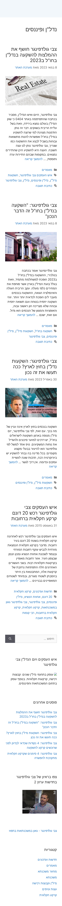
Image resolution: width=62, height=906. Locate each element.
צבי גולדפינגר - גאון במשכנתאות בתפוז (33, 830)
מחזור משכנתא (47, 871)
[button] (58, 8)
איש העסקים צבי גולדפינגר (36, 175)
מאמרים (47, 170)
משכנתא (51, 877)
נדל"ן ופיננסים (39, 180)
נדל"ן (26, 180)
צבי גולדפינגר (14, 180)
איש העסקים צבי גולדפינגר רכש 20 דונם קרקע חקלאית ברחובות (34, 512)
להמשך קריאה (34, 159)
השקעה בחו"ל (43, 331)
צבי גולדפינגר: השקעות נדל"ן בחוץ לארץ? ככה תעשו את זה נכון (34, 366)
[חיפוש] (10, 639)
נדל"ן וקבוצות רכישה (44, 883)
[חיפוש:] (36, 639)
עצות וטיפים (49, 889)
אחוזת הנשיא (32, 597)
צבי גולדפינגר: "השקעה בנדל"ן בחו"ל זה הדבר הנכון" (34, 210)
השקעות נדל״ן (24, 331)
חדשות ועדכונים (42, 591)
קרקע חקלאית (22, 591)
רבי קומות (28, 613)
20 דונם (47, 597)
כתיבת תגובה (44, 186)
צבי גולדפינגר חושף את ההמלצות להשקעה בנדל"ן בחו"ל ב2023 (31, 54)
